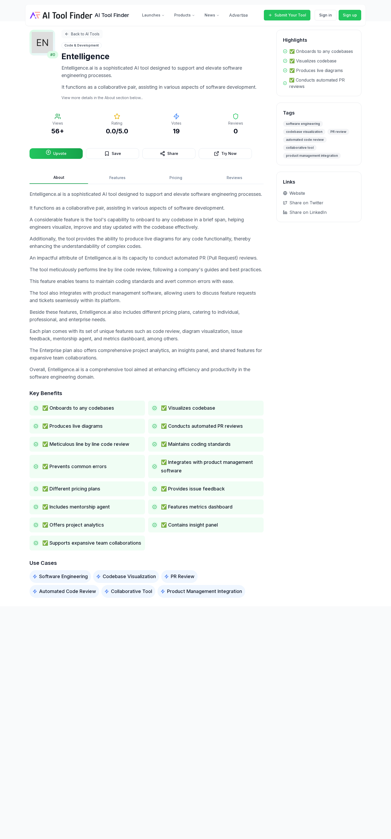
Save (116, 153)
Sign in (325, 15)
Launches (151, 15)
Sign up (350, 15)
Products (182, 15)
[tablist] (147, 178)
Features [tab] (117, 177)
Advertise (238, 15)
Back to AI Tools (85, 34)
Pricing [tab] (175, 177)
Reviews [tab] (234, 177)
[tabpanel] (147, 394)
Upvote (59, 153)
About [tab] (58, 177)
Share (172, 153)
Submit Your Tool (290, 15)
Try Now (229, 153)
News (210, 15)
